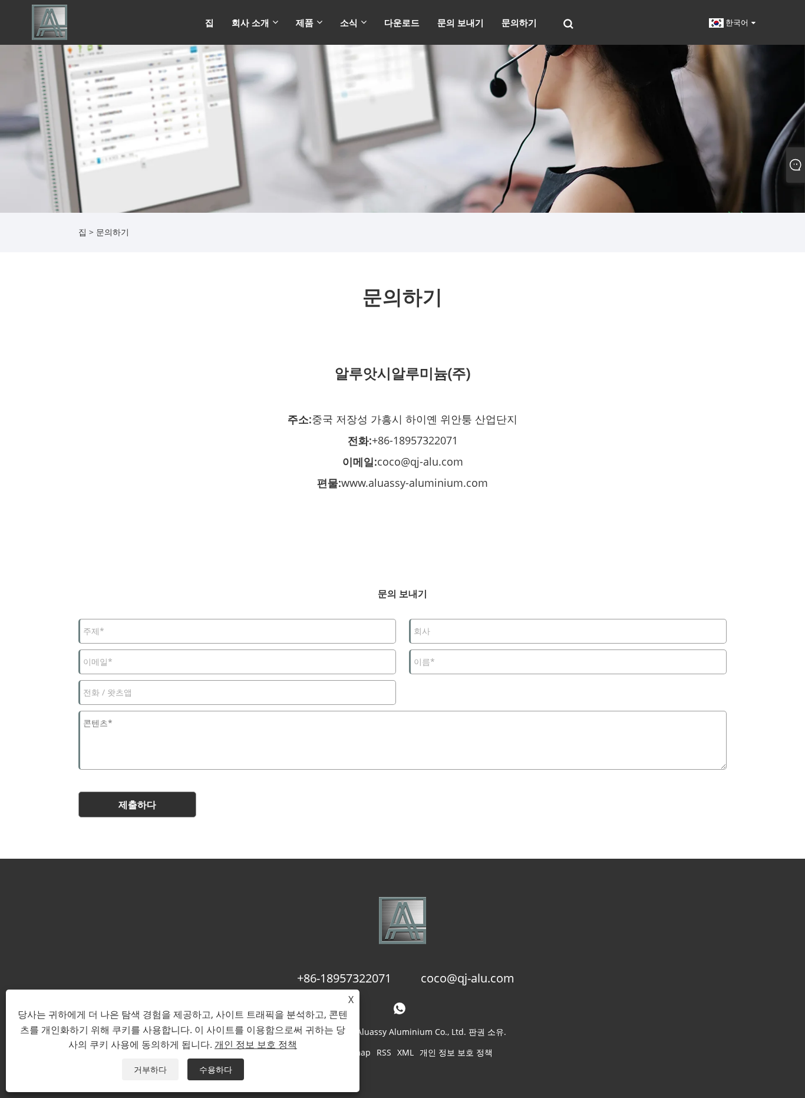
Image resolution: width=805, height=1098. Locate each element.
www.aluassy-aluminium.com (414, 483)
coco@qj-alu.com (420, 461)
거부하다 (150, 1069)
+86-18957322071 (415, 440)
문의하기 (112, 232)
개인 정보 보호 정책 (456, 1052)
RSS (384, 1052)
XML (405, 1052)
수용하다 (215, 1069)
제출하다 (137, 804)
